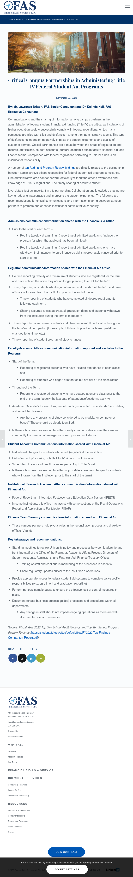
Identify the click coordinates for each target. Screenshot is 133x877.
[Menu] (125, 7)
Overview (12, 751)
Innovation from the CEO (19, 810)
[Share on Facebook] (12, 658)
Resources (17, 803)
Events (11, 832)
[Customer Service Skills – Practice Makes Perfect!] (2, 439)
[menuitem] (125, 7)
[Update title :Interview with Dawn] (130, 439)
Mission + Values (15, 756)
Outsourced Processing (18, 795)
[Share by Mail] (40, 658)
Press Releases (15, 826)
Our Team (12, 762)
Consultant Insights (16, 815)
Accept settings (67, 869)
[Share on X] (22, 658)
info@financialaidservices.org (21, 721)
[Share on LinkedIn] (31, 658)
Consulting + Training (17, 784)
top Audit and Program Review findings (50, 167)
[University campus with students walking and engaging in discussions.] (66, 52)
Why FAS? (16, 744)
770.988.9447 (14, 725)
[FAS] (20, 7)
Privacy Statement (16, 736)
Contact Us (13, 731)
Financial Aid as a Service (31, 770)
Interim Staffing (14, 790)
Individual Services (25, 778)
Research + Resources (18, 821)
